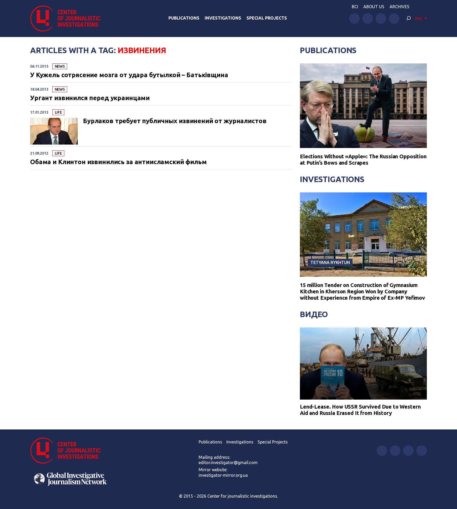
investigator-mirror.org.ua (223, 475)
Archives (399, 6)
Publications (183, 18)
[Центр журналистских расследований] (68, 18)
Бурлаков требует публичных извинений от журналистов (174, 121)
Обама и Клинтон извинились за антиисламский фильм (118, 162)
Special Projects (266, 18)
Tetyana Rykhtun (330, 262)
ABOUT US (373, 6)
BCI (355, 6)
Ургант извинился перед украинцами (90, 98)
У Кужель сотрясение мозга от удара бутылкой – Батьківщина (129, 75)
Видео (314, 314)
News (60, 66)
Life (58, 112)
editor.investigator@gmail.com (228, 462)
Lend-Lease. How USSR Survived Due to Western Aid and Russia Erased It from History (360, 410)
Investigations (223, 18)
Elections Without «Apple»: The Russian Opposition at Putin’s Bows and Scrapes (363, 159)
